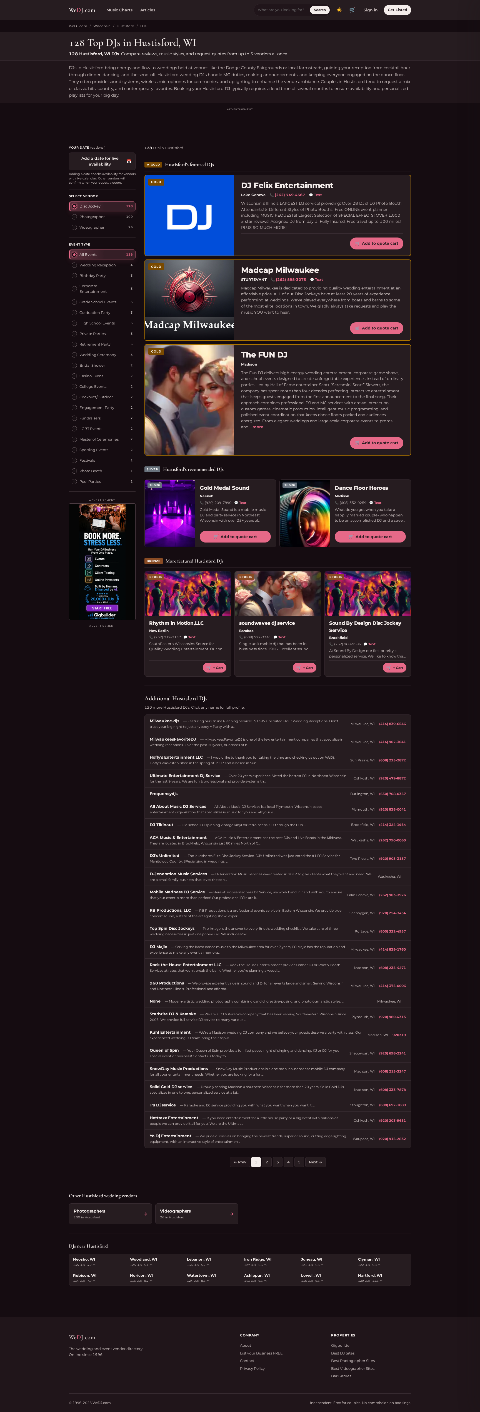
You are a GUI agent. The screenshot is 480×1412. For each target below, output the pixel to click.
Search (320, 10)
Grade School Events (97, 301)
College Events (92, 386)
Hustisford (125, 26)
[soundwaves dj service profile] (278, 593)
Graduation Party (94, 312)
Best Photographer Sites (353, 1360)
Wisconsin (102, 26)
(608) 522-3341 (257, 637)
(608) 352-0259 (353, 503)
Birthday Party (92, 275)
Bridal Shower (92, 365)
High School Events (97, 323)
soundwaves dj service (267, 623)
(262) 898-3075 (291, 279)
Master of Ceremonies (99, 439)
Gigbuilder (341, 1345)
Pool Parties (90, 481)
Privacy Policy (252, 1368)
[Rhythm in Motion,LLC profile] (188, 593)
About (245, 1345)
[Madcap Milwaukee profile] (189, 300)
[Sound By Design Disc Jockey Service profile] (368, 593)
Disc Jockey (90, 206)
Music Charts (119, 10)
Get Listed (397, 10)
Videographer (91, 227)
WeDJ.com (78, 26)
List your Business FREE (261, 1353)
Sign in (371, 10)
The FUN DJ (264, 355)
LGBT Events (90, 428)
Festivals (87, 460)
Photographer (92, 216)
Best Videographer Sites (352, 1368)
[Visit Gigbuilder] (102, 561)
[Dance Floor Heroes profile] (305, 513)
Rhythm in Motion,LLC (176, 623)
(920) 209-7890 (218, 503)
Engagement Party (96, 407)
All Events (88, 254)
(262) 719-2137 (167, 637)
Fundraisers (90, 418)
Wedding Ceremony (97, 354)
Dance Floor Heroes (361, 488)
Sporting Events (93, 449)
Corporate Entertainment (93, 289)
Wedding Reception (97, 265)
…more (256, 426)
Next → (315, 1162)
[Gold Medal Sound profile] (170, 513)
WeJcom (82, 10)
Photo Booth (90, 470)
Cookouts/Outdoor (96, 396)
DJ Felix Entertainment (287, 185)
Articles (147, 10)
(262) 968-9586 (347, 644)
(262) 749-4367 (290, 195)
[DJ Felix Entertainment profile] (189, 215)
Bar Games (341, 1376)
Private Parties (92, 333)
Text (315, 195)
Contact (247, 1360)
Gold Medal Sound (224, 488)
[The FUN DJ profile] (189, 400)
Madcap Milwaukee (280, 270)
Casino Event (91, 375)
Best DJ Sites (342, 1353)
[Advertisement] (240, 124)
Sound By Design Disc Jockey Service (365, 626)
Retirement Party (95, 344)
